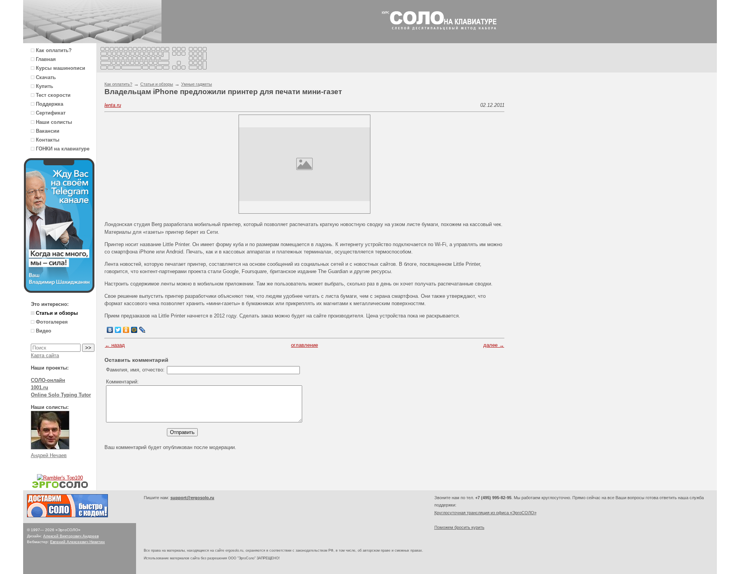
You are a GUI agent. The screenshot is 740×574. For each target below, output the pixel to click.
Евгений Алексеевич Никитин (77, 542)
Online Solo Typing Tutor (61, 395)
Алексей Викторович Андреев (71, 536)
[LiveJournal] (142, 330)
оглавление (304, 345)
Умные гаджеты (196, 84)
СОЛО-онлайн (48, 380)
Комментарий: (122, 382)
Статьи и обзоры (156, 84)
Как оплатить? (118, 84)
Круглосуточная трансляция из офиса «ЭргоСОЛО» (485, 512)
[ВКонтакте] (110, 330)
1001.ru (39, 387)
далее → (493, 345)
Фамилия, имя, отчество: (135, 370)
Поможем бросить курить (459, 527)
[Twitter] (118, 330)
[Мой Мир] (134, 330)
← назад (115, 345)
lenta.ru (112, 105)
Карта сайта (45, 355)
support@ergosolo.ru (192, 497)
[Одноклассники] (126, 330)
